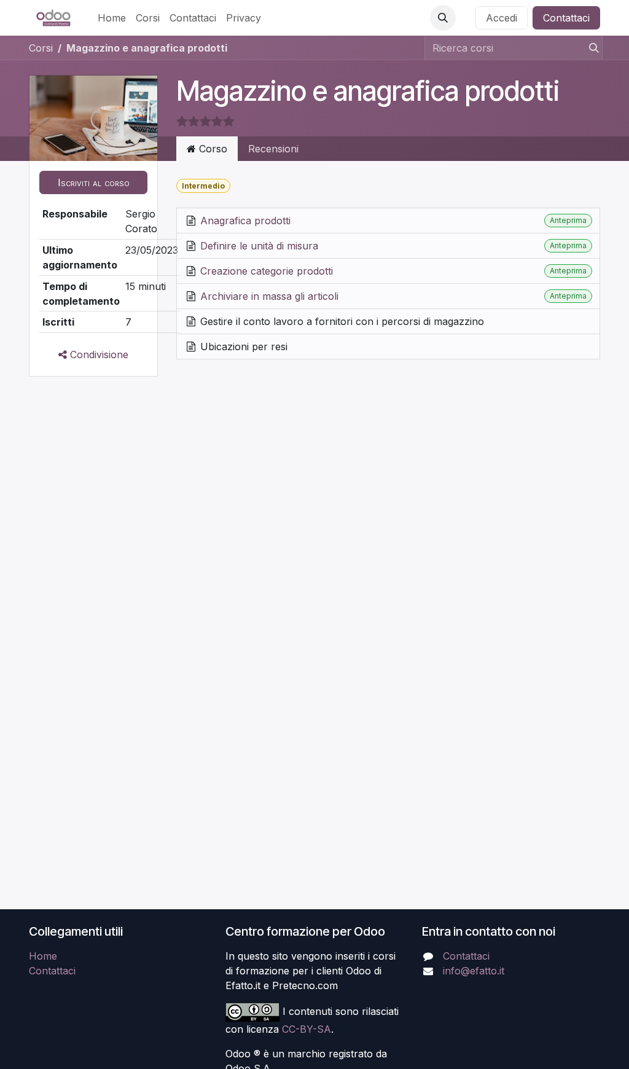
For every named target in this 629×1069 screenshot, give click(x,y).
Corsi (41, 48)
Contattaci (566, 18)
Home (43, 956)
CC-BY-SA (306, 1029)
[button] (443, 18)
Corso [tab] (211, 149)
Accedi (501, 18)
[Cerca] (590, 48)
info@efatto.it (473, 971)
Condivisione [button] (97, 354)
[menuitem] (112, 18)
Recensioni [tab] (273, 149)
